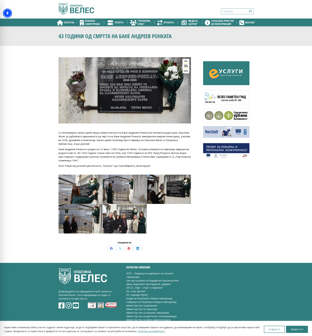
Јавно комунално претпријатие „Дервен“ (148, 284)
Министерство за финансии (141, 305)
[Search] (250, 9)
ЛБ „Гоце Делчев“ (136, 291)
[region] (156, 328)
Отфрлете (274, 329)
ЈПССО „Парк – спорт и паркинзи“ (144, 287)
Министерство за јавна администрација (148, 319)
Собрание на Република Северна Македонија (151, 302)
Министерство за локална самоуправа (147, 312)
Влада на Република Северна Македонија (149, 298)
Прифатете (297, 329)
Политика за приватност (151, 331)
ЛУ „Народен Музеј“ (137, 294)
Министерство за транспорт (142, 309)
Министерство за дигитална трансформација (151, 316)
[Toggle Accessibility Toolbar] (7, 13)
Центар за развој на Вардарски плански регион (152, 280)
